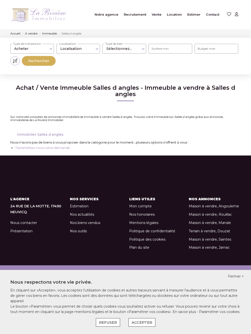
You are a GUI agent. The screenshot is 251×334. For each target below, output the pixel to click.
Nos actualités (82, 214)
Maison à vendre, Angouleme (214, 206)
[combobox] (32, 48)
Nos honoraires (142, 214)
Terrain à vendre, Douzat (209, 231)
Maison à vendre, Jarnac (209, 247)
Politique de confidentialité (152, 231)
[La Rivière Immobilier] (45, 14)
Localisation (67, 43)
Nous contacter (23, 223)
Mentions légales (143, 223)
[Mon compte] (236, 14)
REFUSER (108, 322)
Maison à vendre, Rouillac (210, 214)
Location (174, 14)
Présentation (21, 231)
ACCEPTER (142, 322)
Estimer (194, 14)
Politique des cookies (147, 239)
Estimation (79, 206)
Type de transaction (27, 43)
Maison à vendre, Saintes (210, 239)
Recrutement (135, 14)
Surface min (160, 48)
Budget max (206, 48)
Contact (212, 14)
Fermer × (236, 276)
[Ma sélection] (229, 14)
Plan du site (139, 247)
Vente (157, 14)
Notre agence (106, 14)
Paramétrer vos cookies (219, 312)
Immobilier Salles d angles (40, 134)
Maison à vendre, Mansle (210, 223)
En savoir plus (185, 312)
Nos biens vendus (85, 223)
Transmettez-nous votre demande (42, 148)
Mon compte (140, 206)
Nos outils (78, 231)
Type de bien (114, 43)
